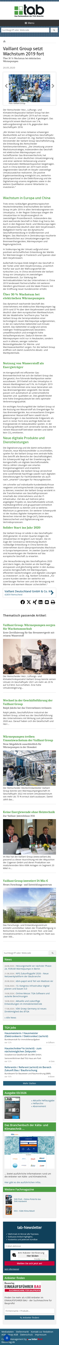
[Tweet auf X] (29, 603)
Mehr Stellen (29, 1083)
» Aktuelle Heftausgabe (42, 1100)
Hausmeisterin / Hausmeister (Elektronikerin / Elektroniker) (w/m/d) (26, 1034)
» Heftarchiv (37, 1103)
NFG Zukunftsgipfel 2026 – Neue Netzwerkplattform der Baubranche (27, 975)
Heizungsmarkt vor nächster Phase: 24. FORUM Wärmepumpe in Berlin (28, 967)
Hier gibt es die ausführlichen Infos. (23, 1182)
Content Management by (14, 1339)
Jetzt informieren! (12, 1269)
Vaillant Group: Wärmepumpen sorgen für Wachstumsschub (29, 627)
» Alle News (10, 1017)
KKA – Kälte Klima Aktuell (24, 1211)
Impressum (40, 1334)
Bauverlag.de (8, 1342)
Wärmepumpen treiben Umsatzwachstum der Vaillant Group (28, 738)
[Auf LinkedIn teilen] (41, 603)
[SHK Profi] (9, 1200)
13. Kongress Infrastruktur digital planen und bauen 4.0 (27, 987)
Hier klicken (33, 1255)
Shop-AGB (13, 1334)
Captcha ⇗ (41, 1259)
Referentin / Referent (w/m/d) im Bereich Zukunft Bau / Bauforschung (28, 1069)
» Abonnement (38, 1106)
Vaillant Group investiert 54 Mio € (25, 881)
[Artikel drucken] (53, 602)
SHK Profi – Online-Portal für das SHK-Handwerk (27, 1200)
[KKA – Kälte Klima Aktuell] (9, 1211)
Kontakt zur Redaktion (42, 1331)
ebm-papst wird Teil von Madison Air (29, 981)
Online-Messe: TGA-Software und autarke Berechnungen (27, 995)
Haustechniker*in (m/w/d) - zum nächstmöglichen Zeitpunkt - (23, 1050)
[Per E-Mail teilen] (47, 602)
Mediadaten (8, 1331)
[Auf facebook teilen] (23, 603)
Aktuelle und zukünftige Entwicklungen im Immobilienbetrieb (23, 1002)
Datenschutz (26, 1334)
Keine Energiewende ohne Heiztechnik (29, 812)
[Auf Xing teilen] (35, 603)
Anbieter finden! (30, 1317)
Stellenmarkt (22, 1331)
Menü (31, 23)
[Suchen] (54, 30)
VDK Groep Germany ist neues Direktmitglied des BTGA (25, 1010)
